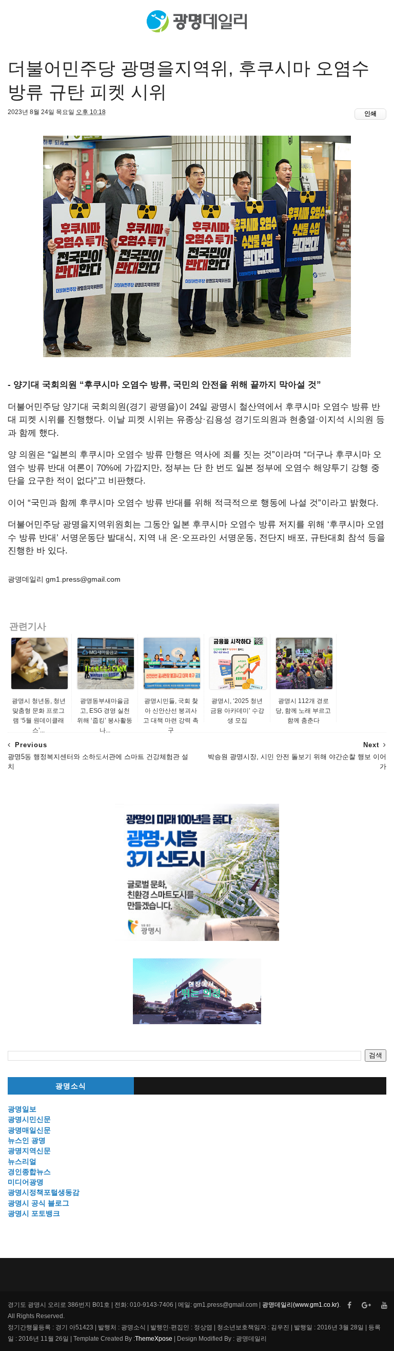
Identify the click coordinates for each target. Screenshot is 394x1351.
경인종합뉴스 (29, 1172)
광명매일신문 (29, 1130)
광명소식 (70, 1086)
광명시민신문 (29, 1119)
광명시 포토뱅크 (34, 1213)
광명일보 (22, 1109)
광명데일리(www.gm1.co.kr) (300, 1304)
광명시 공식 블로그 (38, 1203)
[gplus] (366, 1305)
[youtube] (384, 1305)
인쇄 (370, 113)
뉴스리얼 (22, 1161)
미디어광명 (26, 1182)
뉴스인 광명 (27, 1140)
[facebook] (349, 1305)
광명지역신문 (29, 1150)
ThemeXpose (153, 1338)
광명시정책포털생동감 (44, 1192)
